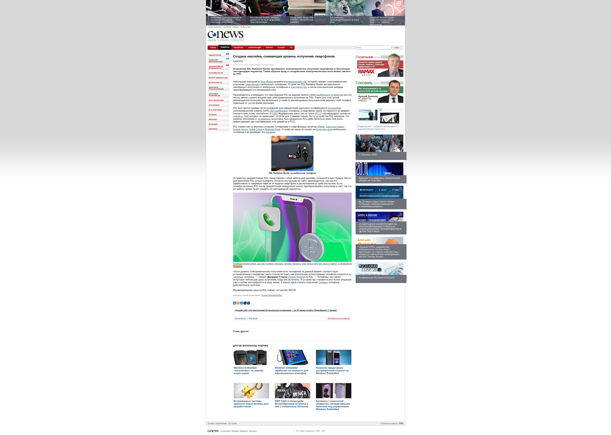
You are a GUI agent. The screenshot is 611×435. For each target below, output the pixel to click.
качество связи (324, 129)
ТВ (291, 48)
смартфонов (252, 84)
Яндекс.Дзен (246, 27)
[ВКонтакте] (234, 303)
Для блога (253, 318)
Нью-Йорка (267, 81)
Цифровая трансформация (216, 88)
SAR (246, 116)
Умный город (215, 55)
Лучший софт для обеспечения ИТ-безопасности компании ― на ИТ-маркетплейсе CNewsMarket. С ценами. (286, 310)
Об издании (225, 431)
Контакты (252, 431)
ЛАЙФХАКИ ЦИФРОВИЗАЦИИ (215, 61)
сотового (323, 282)
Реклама (235, 431)
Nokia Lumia (255, 129)
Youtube (236, 27)
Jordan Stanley (296, 277)
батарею (270, 132)
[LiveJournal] (248, 303)
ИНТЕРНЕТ (213, 119)
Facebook (227, 27)
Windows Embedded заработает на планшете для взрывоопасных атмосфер (291, 370)
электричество (299, 87)
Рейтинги (213, 129)
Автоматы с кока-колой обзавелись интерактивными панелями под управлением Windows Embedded (333, 405)
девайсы (238, 116)
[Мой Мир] (241, 303)
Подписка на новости (389, 423)
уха (250, 103)
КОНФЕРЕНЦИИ (254, 48)
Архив (234, 423)
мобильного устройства (330, 94)
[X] (245, 303)
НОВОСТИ (225, 47)
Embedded (238, 61)
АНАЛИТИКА (238, 48)
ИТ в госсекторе (216, 100)
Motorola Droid (272, 129)
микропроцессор (297, 81)
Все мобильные (279, 110)
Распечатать (240, 318)
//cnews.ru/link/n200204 (271, 295)
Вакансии (244, 431)
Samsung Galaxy (335, 126)
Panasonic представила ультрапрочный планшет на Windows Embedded (332, 370)
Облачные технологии (214, 94)
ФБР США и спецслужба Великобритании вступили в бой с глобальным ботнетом (291, 404)
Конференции (221, 423)
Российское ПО (216, 73)
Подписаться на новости (339, 318)
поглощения (334, 108)
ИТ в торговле (215, 110)
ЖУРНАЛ (269, 48)
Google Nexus (240, 129)
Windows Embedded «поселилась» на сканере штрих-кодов (248, 370)
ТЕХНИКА (281, 48)
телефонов (264, 118)
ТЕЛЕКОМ (213, 115)
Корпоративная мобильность (216, 67)
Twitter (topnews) (215, 27)
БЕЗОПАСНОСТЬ (215, 82)
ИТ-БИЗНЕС (213, 124)
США (275, 113)
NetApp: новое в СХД (218, 78)
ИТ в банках (214, 105)
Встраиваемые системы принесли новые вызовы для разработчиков (251, 404)
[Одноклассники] (238, 303)
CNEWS (213, 48)
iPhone (321, 126)
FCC (318, 113)
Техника (211, 423)
